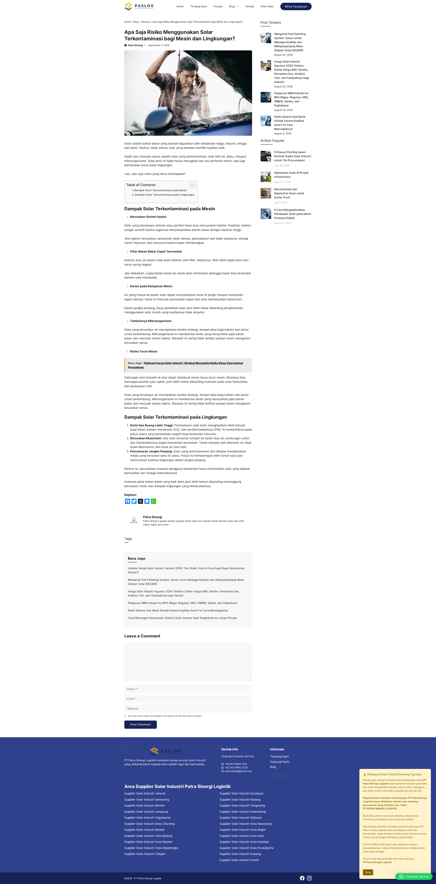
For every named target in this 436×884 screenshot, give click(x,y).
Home (180, 6)
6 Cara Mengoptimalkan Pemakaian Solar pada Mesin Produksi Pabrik (292, 214)
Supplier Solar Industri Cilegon (144, 854)
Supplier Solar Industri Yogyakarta (147, 817)
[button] (414, 876)
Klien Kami (267, 6)
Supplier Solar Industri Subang (240, 854)
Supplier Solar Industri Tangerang (242, 805)
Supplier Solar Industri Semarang (146, 799)
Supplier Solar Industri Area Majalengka (151, 848)
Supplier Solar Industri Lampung (146, 811)
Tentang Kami (198, 6)
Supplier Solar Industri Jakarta (145, 793)
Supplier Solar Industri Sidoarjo (241, 817)
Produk (218, 6)
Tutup (368, 872)
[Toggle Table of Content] (190, 185)
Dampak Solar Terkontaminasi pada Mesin (160, 190)
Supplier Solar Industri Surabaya (241, 793)
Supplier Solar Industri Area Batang (148, 836)
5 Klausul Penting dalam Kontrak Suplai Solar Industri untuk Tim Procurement (292, 156)
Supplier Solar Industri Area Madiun (148, 841)
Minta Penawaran (296, 6)
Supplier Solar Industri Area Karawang (245, 823)
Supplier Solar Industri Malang (240, 799)
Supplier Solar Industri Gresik (239, 860)
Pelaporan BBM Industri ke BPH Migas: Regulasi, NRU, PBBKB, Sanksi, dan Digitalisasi (182, 603)
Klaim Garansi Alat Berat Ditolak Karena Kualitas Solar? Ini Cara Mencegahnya (178, 610)
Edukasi (145, 21)
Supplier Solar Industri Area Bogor (243, 829)
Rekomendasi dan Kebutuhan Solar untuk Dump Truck (289, 193)
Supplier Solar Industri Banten (144, 805)
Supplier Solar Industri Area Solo (242, 836)
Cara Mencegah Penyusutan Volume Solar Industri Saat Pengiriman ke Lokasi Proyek (182, 618)
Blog (232, 6)
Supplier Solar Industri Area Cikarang (149, 823)
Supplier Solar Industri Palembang (243, 811)
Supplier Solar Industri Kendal (144, 829)
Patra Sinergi (135, 45)
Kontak (250, 6)
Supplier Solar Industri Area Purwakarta (247, 848)
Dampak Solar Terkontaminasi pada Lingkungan (164, 194)
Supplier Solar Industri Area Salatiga (244, 841)
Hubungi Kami (279, 761)
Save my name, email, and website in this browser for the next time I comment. (165, 716)
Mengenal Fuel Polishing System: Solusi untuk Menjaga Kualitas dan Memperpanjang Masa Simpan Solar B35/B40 (290, 42)
